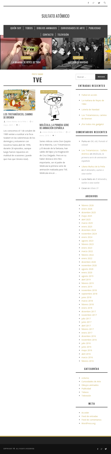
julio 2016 (86, 343)
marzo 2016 (87, 357)
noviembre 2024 (89, 233)
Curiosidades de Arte (91, 381)
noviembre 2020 (89, 265)
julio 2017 (86, 318)
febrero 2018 (88, 304)
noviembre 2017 (89, 315)
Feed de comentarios (91, 419)
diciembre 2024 (89, 230)
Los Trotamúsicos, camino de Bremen (18, 115)
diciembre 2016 (89, 336)
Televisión (26, 57)
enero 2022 (87, 258)
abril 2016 (86, 354)
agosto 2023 (87, 240)
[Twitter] (99, 3)
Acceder (85, 412)
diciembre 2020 (89, 262)
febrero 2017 (88, 329)
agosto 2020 (87, 269)
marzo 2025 (87, 223)
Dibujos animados (12, 92)
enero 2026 (87, 208)
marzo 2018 (87, 300)
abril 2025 (86, 219)
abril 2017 (86, 325)
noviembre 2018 (89, 290)
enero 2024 (87, 237)
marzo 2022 (87, 251)
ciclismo (85, 378)
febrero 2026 (88, 205)
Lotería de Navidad (78, 62)
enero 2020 (87, 272)
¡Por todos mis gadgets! (93, 124)
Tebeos (85, 392)
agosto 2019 (87, 276)
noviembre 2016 (89, 339)
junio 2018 (86, 297)
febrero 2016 (88, 361)
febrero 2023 (88, 244)
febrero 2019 (88, 283)
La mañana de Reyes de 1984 (26, 62)
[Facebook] (88, 3)
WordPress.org (88, 423)
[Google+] (93, 3)
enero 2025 (87, 226)
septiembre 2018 (89, 293)
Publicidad (86, 388)
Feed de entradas (90, 416)
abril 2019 (86, 279)
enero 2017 (87, 332)
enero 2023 (87, 247)
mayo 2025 (87, 216)
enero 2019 (87, 286)
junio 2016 (86, 346)
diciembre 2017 (89, 311)
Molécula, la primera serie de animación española (54, 126)
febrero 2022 (88, 254)
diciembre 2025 (89, 212)
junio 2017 (86, 322)
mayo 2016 (87, 350)
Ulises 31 (94, 188)
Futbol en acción (89, 95)
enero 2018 (87, 307)
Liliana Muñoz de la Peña (16, 121)
